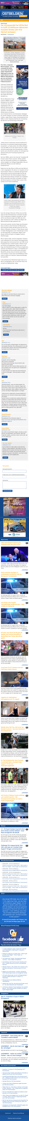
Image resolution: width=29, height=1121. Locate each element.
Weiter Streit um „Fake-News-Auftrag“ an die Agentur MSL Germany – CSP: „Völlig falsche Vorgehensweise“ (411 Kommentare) (15, 1088)
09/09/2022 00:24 (7, 326)
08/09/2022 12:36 (6, 292)
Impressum (8, 1113)
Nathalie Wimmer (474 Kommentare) (11, 1081)
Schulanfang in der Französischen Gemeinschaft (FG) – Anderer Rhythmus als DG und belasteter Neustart (14, 963)
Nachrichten (4, 23)
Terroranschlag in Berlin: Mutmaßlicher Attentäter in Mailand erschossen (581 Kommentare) (15, 1073)
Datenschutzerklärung (18, 1113)
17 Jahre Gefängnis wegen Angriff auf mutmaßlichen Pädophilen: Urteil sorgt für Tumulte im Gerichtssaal (14, 950)
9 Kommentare (11, 34)
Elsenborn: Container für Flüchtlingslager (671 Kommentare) (13, 1070)
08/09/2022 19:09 (6, 382)
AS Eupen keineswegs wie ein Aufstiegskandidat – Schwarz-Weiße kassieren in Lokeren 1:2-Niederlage (14, 976)
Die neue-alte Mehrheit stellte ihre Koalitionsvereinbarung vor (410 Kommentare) (15, 1092)
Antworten (5, 298)
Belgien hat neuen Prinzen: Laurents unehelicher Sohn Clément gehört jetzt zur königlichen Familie (14, 972)
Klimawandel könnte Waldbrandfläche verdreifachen (14, 870)
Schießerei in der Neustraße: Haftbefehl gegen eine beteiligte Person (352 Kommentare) (15, 1105)
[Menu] (2, 20)
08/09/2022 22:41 (7, 304)
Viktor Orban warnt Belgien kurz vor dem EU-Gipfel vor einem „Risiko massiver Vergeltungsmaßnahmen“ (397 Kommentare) (15, 1097)
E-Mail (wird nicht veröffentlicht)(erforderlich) (13, 474)
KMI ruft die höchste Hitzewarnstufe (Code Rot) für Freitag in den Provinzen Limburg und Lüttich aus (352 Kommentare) (15, 1101)
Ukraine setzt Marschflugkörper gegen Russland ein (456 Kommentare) (14, 1084)
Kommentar (5, 480)
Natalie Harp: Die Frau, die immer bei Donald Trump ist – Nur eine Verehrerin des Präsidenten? (15, 984)
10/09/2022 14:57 (7, 444)
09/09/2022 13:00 (6, 430)
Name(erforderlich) (7, 469)
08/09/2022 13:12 (6, 342)
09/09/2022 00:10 (6, 416)
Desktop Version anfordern (14, 1118)
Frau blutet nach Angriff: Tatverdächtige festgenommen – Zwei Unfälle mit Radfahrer (14, 959)
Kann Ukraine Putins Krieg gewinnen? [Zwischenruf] (14, 878)
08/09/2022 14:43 (6, 358)
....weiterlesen (24, 569)
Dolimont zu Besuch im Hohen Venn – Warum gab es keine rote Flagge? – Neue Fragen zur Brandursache (14, 866)
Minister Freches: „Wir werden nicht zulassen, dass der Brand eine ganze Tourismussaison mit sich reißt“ (15, 968)
